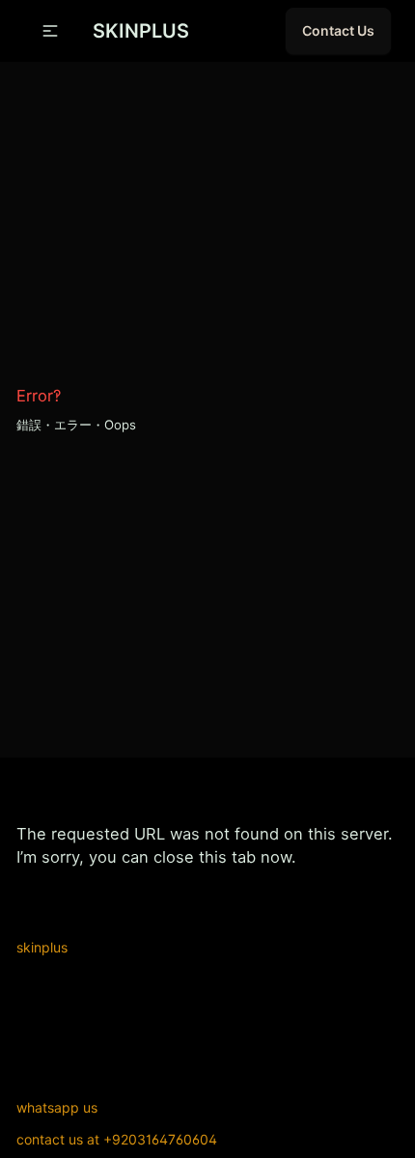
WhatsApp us (56, 1107)
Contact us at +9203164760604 (116, 1139)
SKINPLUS (141, 30)
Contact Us (338, 30)
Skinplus (42, 947)
